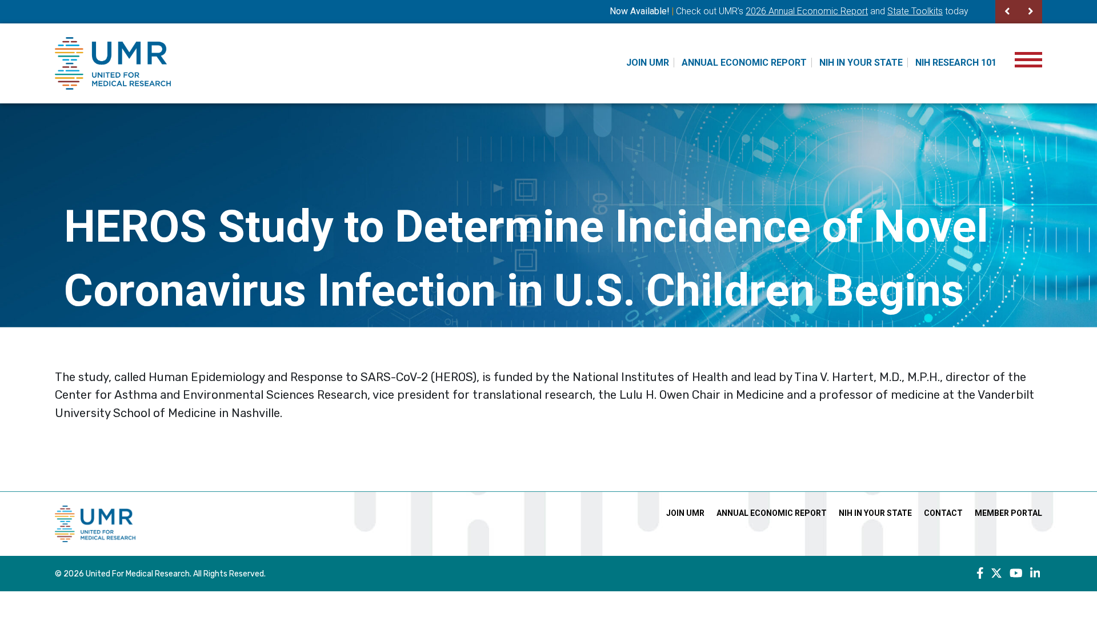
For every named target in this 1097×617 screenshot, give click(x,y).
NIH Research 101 (955, 62)
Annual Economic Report (744, 62)
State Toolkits (915, 11)
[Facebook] (980, 573)
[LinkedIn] (1035, 573)
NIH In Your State (861, 62)
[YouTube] (1016, 573)
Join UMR (647, 62)
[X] (996, 573)
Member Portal (1008, 513)
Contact (943, 513)
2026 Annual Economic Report (807, 11)
